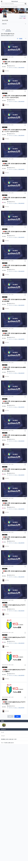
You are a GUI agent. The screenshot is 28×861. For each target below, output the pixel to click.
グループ (5, 6)
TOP (2, 6)
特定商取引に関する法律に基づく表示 (9, 739)
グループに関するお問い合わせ (7, 742)
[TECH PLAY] (14, 1)
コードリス (11, 6)
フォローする (22, 16)
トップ (2, 732)
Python (15, 67)
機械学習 (22, 67)
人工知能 (19, 67)
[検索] (25, 3)
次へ (17, 716)
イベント (3, 735)
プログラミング (11, 67)
